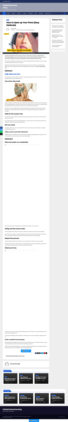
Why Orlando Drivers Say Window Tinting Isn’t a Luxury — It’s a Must (57, 36)
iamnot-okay (14, 28)
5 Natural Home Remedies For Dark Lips (15, 356)
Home (8, 13)
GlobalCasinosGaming (12, 409)
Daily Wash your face (12, 74)
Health (13, 13)
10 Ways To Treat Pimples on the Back (41, 378)
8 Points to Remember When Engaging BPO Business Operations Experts (57, 31)
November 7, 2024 (55, 400)
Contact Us (48, 13)
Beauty (19, 13)
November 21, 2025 (25, 400)
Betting (31, 13)
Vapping (41, 13)
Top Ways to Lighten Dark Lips (25, 377)
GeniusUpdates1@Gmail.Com (7, 417)
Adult (24, 13)
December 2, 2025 (8, 400)
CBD (36, 13)
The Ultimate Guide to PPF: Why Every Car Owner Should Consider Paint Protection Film (58, 41)
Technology (7, 395)
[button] (62, 13)
